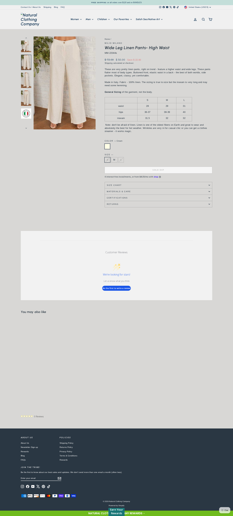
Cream (107, 146)
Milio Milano (113, 43)
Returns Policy (66, 447)
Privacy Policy (66, 451)
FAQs (23, 460)
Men (88, 19)
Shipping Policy (66, 443)
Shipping (47, 7)
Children (102, 19)
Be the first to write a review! (116, 288)
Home (107, 39)
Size (109, 155)
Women (75, 19)
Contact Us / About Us (31, 7)
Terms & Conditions (68, 456)
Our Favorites (122, 19)
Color (113, 141)
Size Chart (114, 185)
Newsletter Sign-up (29, 447)
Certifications (117, 198)
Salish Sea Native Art (148, 19)
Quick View (44, 386)
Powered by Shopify (116, 506)
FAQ (63, 7)
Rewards (25, 451)
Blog (56, 7)
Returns (113, 204)
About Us (25, 443)
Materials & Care (119, 191)
